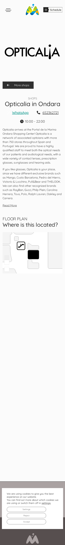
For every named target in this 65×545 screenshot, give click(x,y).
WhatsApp (20, 112)
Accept (26, 521)
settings (46, 502)
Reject (26, 515)
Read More (10, 205)
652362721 (50, 112)
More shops (21, 85)
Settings (26, 509)
